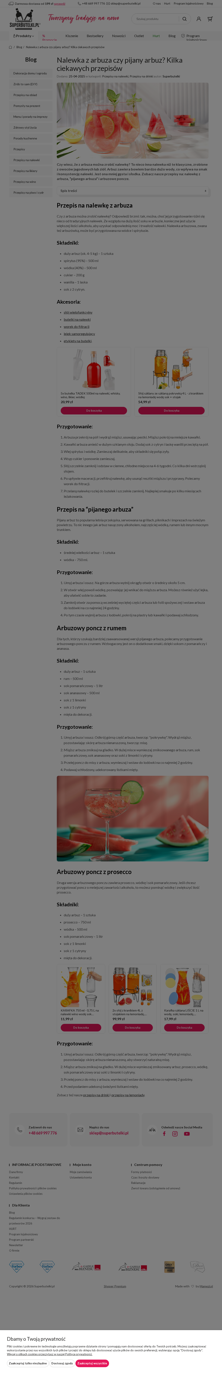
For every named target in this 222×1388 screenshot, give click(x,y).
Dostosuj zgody (62, 1363)
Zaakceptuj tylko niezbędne (28, 1363)
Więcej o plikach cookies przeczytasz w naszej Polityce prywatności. (49, 1354)
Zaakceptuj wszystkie (92, 1363)
